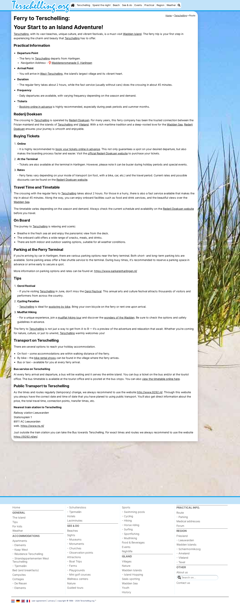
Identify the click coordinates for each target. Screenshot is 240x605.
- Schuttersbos (76, 507)
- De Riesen (19, 583)
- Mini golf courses (79, 574)
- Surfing (127, 529)
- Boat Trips (74, 561)
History (126, 592)
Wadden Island (132, 33)
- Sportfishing (130, 533)
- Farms (72, 565)
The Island (19, 517)
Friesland (182, 535)
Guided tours (75, 587)
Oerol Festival (93, 291)
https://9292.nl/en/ (25, 436)
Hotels (71, 516)
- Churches (74, 548)
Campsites (19, 574)
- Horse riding (130, 525)
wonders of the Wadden (119, 317)
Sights (71, 535)
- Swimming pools (133, 511)
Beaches (72, 530)
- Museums (74, 539)
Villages (127, 561)
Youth (125, 587)
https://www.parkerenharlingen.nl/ (115, 271)
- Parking (182, 517)
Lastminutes (74, 520)
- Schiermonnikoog (188, 549)
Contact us (183, 582)
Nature (71, 583)
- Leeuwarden (185, 540)
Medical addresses (188, 521)
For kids (17, 526)
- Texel (180, 562)
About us (182, 572)
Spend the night (101, 5)
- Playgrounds (76, 570)
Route (180, 512)
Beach (116, 5)
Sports (126, 507)
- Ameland (183, 553)
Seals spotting (131, 578)
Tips (15, 522)
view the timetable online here (161, 378)
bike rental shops (45, 357)
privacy (51, 601)
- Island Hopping (132, 574)
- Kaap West (20, 549)
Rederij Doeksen (79, 120)
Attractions (74, 557)
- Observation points (80, 552)
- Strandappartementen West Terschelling (30, 560)
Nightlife (127, 551)
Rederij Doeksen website (71, 179)
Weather (171, 5)
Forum (180, 525)
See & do (127, 5)
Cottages (18, 579)
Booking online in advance (35, 106)
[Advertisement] (214, 97)
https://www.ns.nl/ (32, 425)
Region (160, 5)
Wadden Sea (175, 124)
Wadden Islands (132, 570)
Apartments (19, 540)
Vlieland (84, 124)
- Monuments (75, 543)
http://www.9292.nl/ (149, 392)
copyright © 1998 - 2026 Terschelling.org (75, 601)
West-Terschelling (51, 73)
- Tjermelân (19, 565)
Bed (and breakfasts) (25, 570)
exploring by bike (59, 306)
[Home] (72, 5)
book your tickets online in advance (78, 149)
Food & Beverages (133, 542)
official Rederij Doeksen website (108, 153)
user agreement (39, 601)
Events (138, 5)
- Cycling (127, 516)
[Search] (179, 5)
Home (16, 507)
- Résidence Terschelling (27, 553)
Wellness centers (77, 578)
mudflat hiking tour (69, 317)
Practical (149, 5)
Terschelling (83, 5)
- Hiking (127, 520)
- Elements (19, 545)
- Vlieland (182, 557)
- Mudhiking (129, 538)
